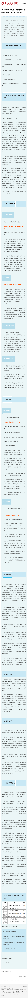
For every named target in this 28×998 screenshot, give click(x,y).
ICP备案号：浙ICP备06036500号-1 (8, 992)
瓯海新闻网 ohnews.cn (13, 980)
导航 (24, 3)
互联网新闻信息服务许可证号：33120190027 (10, 989)
